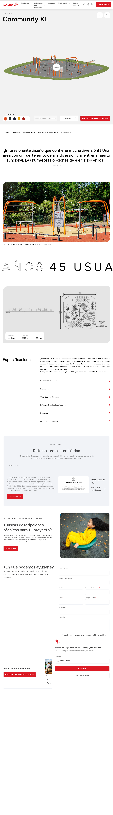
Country (58, 656)
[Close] (106, 640)
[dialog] (56, 407)
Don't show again (82, 675)
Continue (82, 669)
